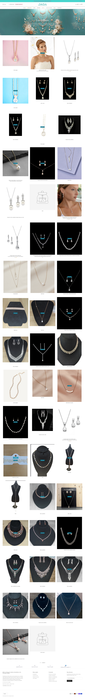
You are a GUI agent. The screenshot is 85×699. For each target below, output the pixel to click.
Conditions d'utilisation (52, 675)
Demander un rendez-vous (19, 4)
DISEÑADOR (38, 7)
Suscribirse (69, 680)
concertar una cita (35, 675)
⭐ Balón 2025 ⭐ (29, 7)
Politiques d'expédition (52, 678)
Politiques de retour (51, 679)
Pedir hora (43, 7)
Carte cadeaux (35, 678)
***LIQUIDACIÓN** (59, 7)
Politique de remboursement (53, 681)
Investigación (35, 674)
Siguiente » (43, 662)
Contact (54, 7)
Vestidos (34, 7)
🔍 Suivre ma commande (49, 7)
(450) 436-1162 (12, 4)
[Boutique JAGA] (42, 4)
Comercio (24, 7)
